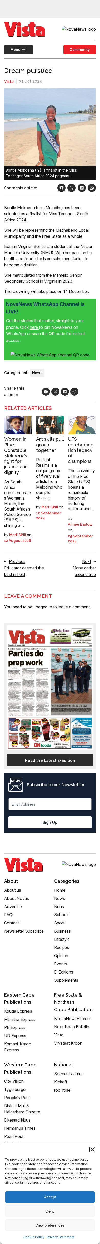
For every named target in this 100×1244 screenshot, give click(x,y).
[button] (92, 1149)
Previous (17, 561)
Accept (50, 1197)
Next (86, 561)
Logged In (42, 606)
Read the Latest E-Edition (50, 760)
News (37, 372)
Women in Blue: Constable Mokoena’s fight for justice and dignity (16, 455)
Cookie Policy (33, 1237)
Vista (9, 81)
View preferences (50, 1225)
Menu (12, 49)
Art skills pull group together (50, 444)
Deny (50, 1211)
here (34, 327)
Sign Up (50, 822)
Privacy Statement (60, 1237)
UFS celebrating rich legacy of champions (81, 450)
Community (79, 49)
